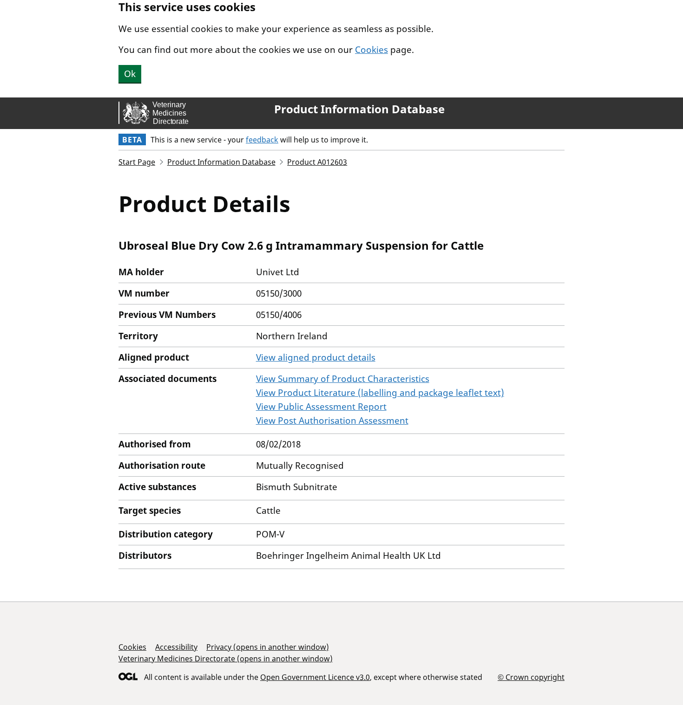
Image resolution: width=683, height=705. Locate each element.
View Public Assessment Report (321, 407)
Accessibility (176, 647)
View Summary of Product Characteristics (342, 379)
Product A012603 (317, 162)
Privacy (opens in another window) (267, 647)
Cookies (371, 50)
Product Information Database (359, 109)
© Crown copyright (531, 677)
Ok (130, 74)
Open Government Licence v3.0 (315, 677)
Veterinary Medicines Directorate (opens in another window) (225, 658)
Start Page (136, 162)
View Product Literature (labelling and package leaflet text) (380, 393)
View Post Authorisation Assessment (332, 420)
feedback (262, 140)
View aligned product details (315, 357)
